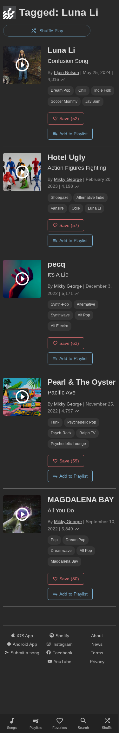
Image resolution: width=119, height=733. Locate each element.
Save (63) (69, 343)
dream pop (60, 90)
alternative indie (90, 197)
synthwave (60, 315)
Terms (97, 652)
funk (55, 422)
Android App (25, 644)
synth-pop (60, 304)
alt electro (59, 326)
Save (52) (69, 118)
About (97, 635)
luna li (94, 208)
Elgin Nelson (66, 72)
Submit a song (24, 652)
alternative (86, 304)
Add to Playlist (73, 133)
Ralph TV (87, 433)
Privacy (97, 661)
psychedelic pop (81, 422)
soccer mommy (64, 101)
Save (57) (69, 225)
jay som (92, 101)
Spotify (62, 635)
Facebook (62, 652)
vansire (57, 208)
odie (76, 208)
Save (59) (69, 460)
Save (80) (69, 578)
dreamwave (61, 550)
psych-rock (61, 433)
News (96, 644)
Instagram (62, 644)
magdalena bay (64, 561)
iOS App (25, 635)
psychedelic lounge (68, 444)
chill (82, 90)
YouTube (62, 661)
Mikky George (68, 179)
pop (54, 540)
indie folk (102, 90)
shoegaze (60, 197)
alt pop (84, 315)
